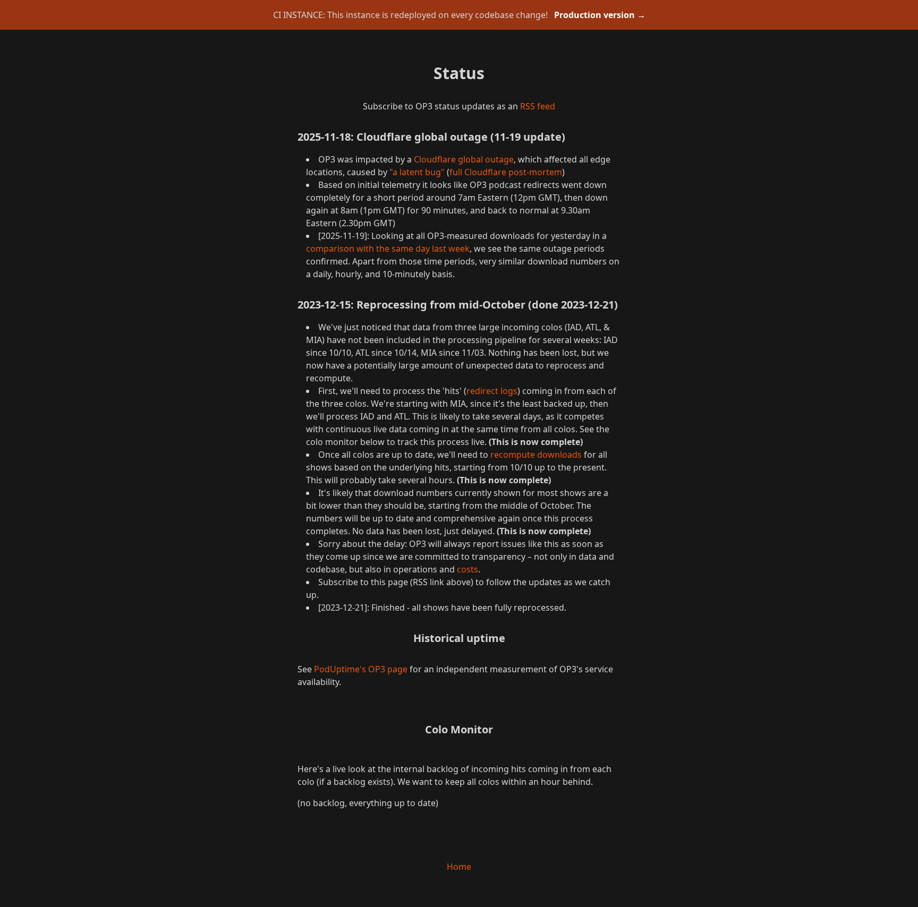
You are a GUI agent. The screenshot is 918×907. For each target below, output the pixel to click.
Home (459, 866)
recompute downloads (536, 454)
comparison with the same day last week (388, 248)
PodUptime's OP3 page (360, 669)
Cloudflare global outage (464, 159)
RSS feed (537, 106)
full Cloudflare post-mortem (505, 172)
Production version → (599, 15)
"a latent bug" (417, 172)
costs (467, 569)
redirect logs (491, 391)
